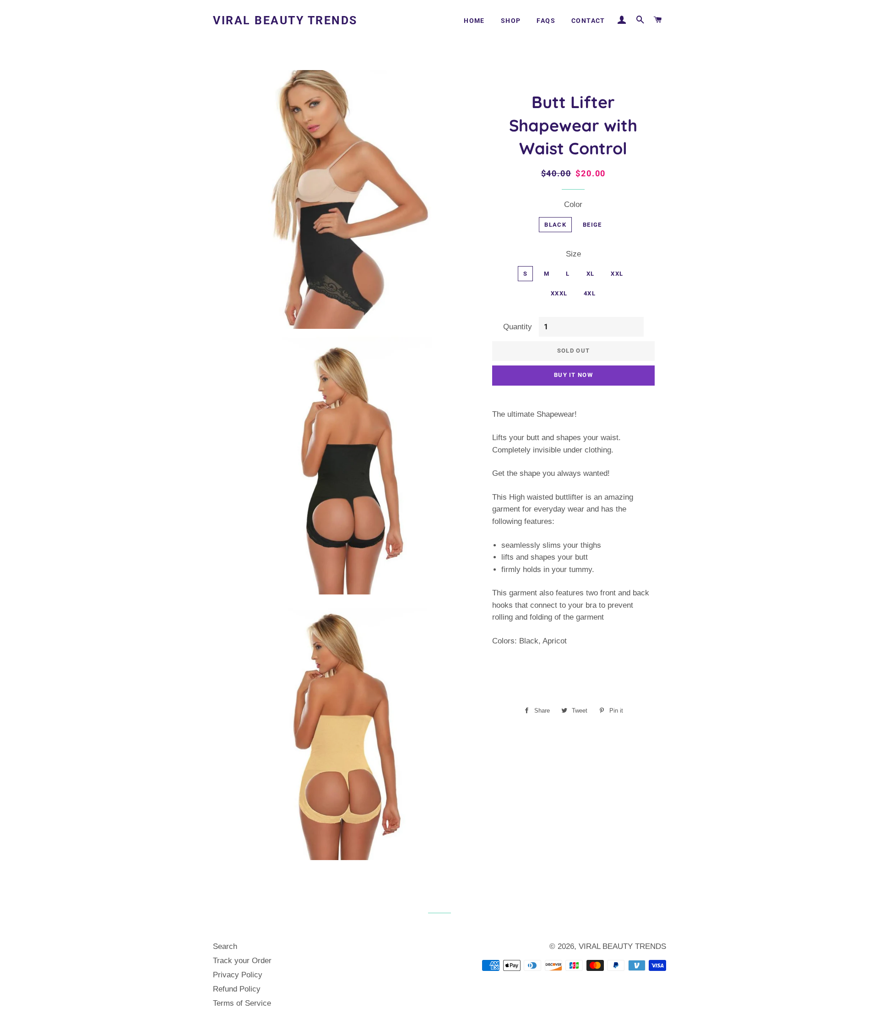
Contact (588, 20)
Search (225, 946)
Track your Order (242, 960)
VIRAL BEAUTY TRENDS (285, 20)
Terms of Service (242, 1003)
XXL (617, 273)
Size (573, 254)
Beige (592, 224)
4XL (590, 293)
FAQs (546, 20)
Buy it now (573, 374)
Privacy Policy (237, 974)
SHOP (511, 20)
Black (555, 224)
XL (590, 273)
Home (474, 20)
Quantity (517, 326)
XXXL (559, 293)
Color (573, 204)
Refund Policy (236, 989)
